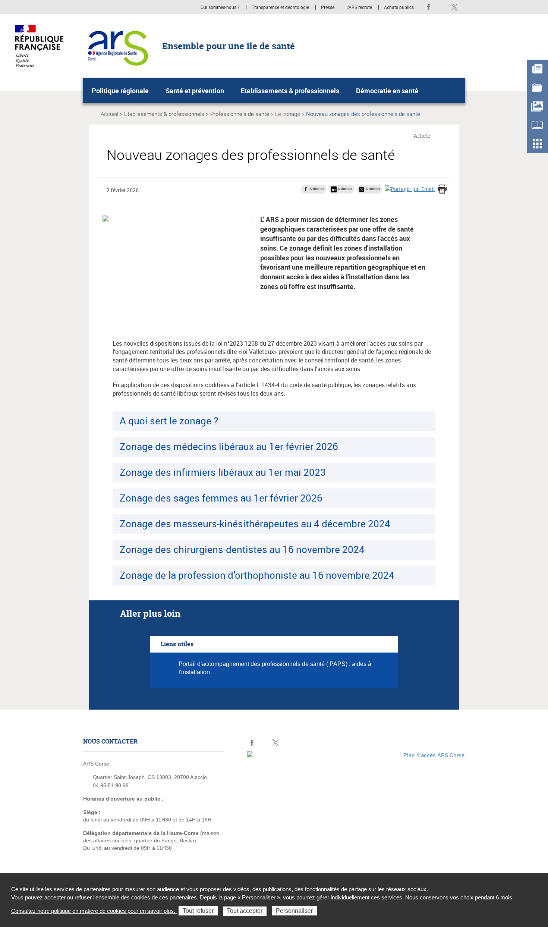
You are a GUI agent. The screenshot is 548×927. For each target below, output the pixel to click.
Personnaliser (294, 911)
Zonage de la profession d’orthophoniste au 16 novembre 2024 (257, 575)
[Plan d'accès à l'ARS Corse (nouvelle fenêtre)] (356, 802)
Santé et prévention (195, 90)
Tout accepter (244, 911)
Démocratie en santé (387, 90)
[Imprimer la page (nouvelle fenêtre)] (442, 190)
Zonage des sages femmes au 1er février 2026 (221, 497)
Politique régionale (120, 90)
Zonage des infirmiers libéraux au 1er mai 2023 (223, 472)
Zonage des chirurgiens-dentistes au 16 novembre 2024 (242, 549)
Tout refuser (198, 911)
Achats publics (399, 7)
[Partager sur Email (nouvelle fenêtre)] (410, 189)
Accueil (109, 113)
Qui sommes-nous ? (220, 7)
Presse (327, 7)
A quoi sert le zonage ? (169, 420)
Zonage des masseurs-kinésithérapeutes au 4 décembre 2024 (255, 523)
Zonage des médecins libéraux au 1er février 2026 (229, 446)
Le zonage (287, 113)
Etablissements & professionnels (290, 90)
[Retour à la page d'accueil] (116, 45)
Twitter (454, 7)
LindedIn (442, 7)
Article (422, 135)
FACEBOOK (429, 7)
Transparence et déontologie (280, 7)
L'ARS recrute (359, 7)
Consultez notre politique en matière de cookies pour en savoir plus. (94, 911)
